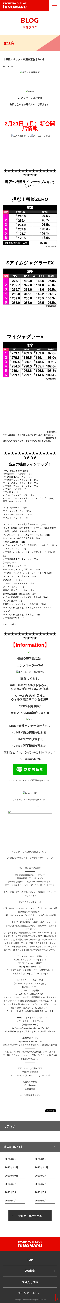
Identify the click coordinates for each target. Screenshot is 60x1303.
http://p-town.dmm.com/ (30, 967)
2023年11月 (41, 1167)
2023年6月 (11, 1192)
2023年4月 (11, 1200)
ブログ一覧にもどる (30, 1216)
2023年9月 (41, 1175)
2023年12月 (11, 1167)
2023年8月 (11, 1184)
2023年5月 (41, 1192)
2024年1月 (41, 1159)
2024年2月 (11, 1159)
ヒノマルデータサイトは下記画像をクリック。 (30, 780)
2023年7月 (41, 1184)
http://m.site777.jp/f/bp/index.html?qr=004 (30, 1028)
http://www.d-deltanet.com (30, 1041)
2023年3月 (41, 1200)
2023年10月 (11, 1175)
